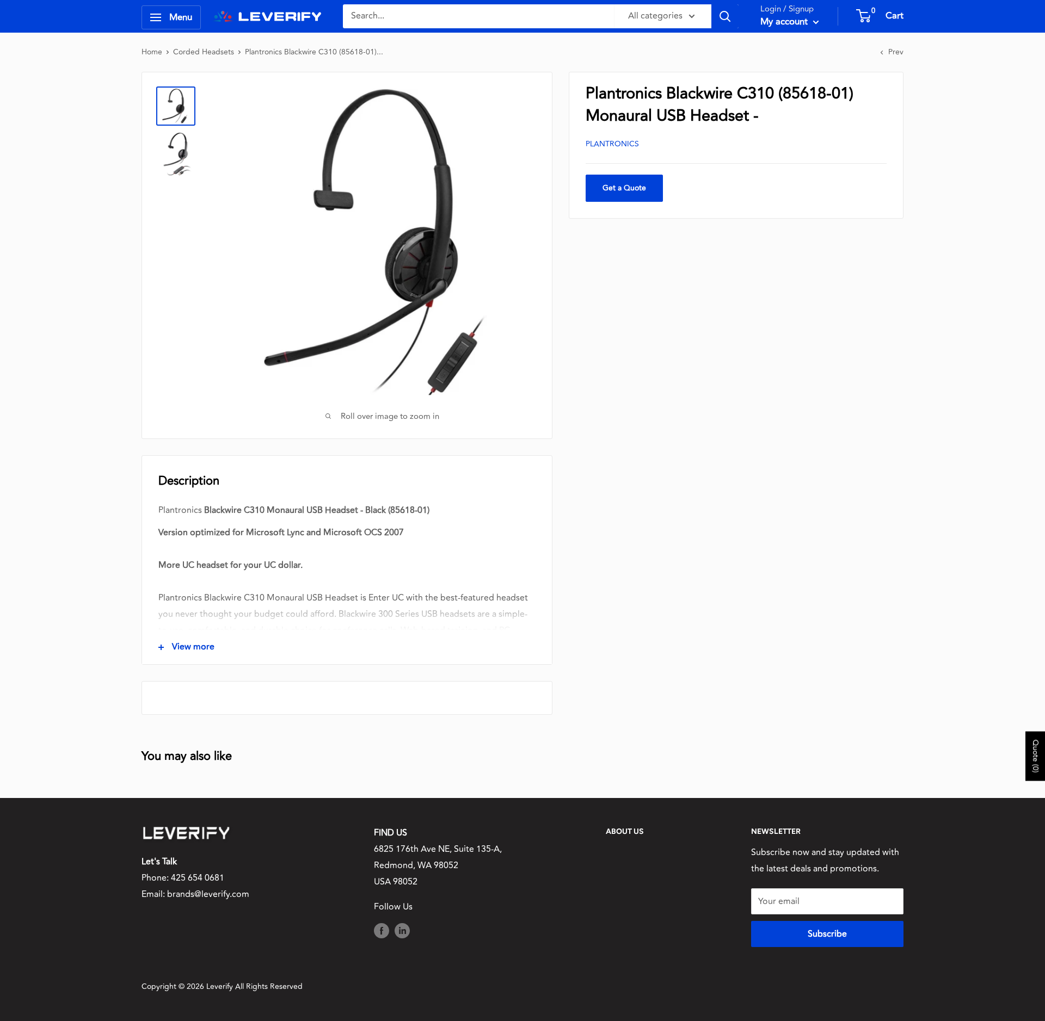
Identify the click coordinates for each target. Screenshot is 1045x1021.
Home (152, 52)
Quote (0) (1035, 755)
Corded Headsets (203, 52)
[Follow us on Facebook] (381, 930)
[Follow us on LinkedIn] (402, 930)
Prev (895, 52)
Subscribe (827, 933)
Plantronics (612, 144)
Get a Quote (624, 188)
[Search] (725, 16)
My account (785, 22)
